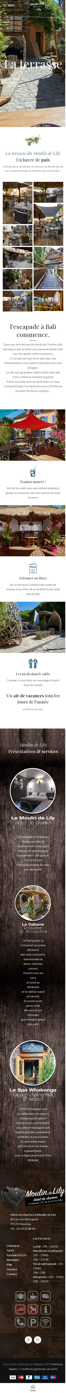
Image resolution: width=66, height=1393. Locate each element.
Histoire (12, 1269)
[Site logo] (33, 5)
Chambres (13, 1245)
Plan (9, 1264)
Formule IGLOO (17, 1255)
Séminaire (13, 1259)
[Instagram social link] (37, 1339)
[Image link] (33, 798)
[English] (58, 5)
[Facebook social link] (28, 1339)
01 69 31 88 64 (25, 1228)
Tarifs (10, 1250)
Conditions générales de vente (38, 1369)
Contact (12, 1274)
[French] (61, 5)
